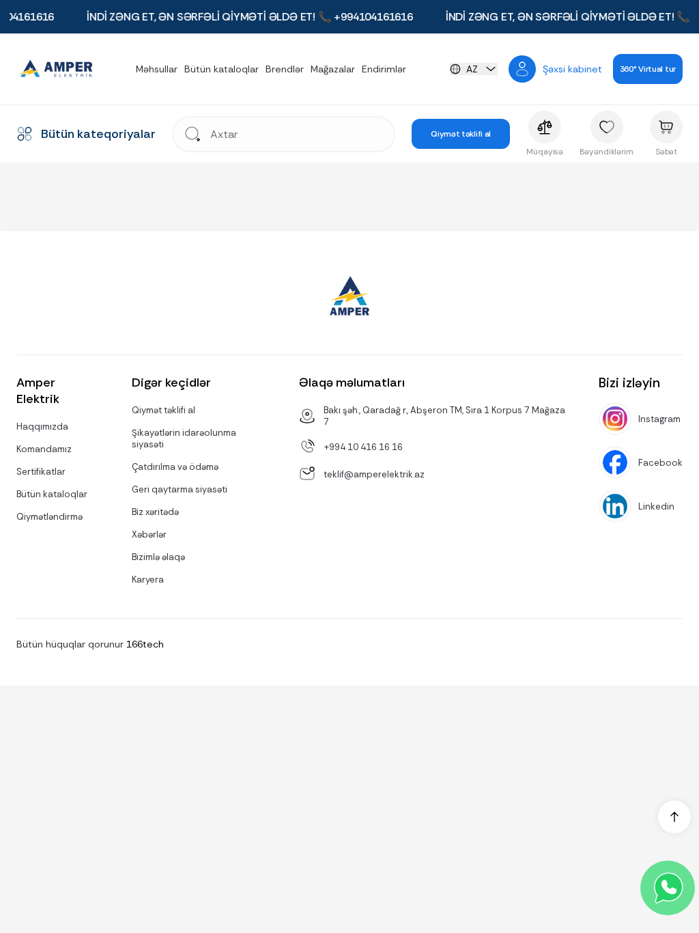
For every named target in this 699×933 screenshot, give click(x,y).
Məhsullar (156, 69)
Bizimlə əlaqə (158, 557)
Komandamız (44, 449)
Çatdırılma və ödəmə (175, 467)
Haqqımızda (42, 426)
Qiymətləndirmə (49, 517)
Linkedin (656, 506)
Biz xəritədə (155, 512)
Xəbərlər (149, 534)
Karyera (148, 579)
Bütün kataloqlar (221, 69)
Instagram (659, 419)
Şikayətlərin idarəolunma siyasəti (184, 438)
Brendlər (285, 69)
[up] (674, 816)
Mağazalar (333, 69)
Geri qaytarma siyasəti (179, 489)
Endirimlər (384, 69)
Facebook (660, 463)
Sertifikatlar (41, 471)
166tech (145, 644)
